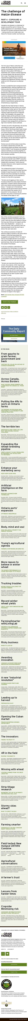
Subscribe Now (14, 338)
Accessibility (10, 949)
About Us (3, 949)
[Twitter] (8, 307)
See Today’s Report (14, 335)
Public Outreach (14, 311)
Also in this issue (5, 311)
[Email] (2, 307)
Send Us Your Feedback (9, 302)
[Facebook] (5, 307)
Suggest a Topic (14, 972)
